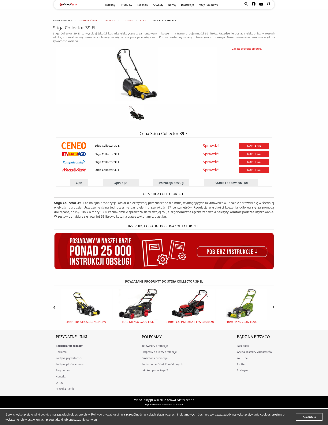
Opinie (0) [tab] (121, 183)
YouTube (242, 358)
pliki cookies (42, 414)
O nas (59, 382)
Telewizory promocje (155, 346)
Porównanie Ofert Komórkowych (162, 364)
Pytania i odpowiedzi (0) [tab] (231, 183)
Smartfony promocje (155, 358)
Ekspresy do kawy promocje (159, 352)
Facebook (243, 346)
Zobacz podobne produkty (247, 48)
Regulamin (63, 370)
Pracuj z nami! (65, 388)
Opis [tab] (79, 183)
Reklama (61, 352)
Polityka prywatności (69, 358)
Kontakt (60, 376)
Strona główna (88, 20)
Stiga (143, 20)
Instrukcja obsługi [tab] (171, 183)
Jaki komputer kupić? (155, 370)
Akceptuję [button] (309, 416)
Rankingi (110, 4)
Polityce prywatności (105, 414)
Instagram (243, 370)
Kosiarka (127, 20)
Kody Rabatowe (208, 4)
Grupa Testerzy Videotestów (254, 352)
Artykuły (158, 4)
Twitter (241, 364)
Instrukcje (187, 4)
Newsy (172, 4)
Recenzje (142, 4)
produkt (110, 20)
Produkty (126, 4)
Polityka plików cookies (70, 364)
